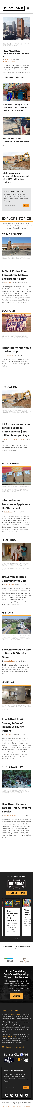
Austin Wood (8, 512)
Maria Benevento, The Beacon (14, 439)
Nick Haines (9, 59)
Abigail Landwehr (10, 815)
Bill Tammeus (8, 355)
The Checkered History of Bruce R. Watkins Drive (16, 653)
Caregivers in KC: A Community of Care (14, 579)
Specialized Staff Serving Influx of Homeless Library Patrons (13, 725)
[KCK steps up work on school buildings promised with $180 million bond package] (16, 160)
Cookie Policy (22, 1106)
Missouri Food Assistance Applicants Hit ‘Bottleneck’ (16, 504)
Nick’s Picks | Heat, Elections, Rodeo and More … (16, 141)
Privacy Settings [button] (6, 1106)
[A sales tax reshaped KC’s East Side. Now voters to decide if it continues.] (16, 92)
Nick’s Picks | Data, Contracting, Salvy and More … (16, 53)
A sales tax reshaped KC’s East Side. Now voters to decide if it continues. (15, 107)
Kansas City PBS (15, 1014)
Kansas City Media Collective (11, 1036)
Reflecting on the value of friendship (16, 349)
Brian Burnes (8, 283)
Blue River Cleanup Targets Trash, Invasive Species (16, 807)
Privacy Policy (14, 1106)
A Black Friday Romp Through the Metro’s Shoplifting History (15, 275)
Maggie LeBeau (9, 661)
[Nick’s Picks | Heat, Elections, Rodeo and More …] (16, 126)
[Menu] (28, 8)
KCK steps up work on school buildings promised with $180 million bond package (16, 177)
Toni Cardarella (9, 735)
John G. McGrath (9, 584)
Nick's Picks (12, 61)
